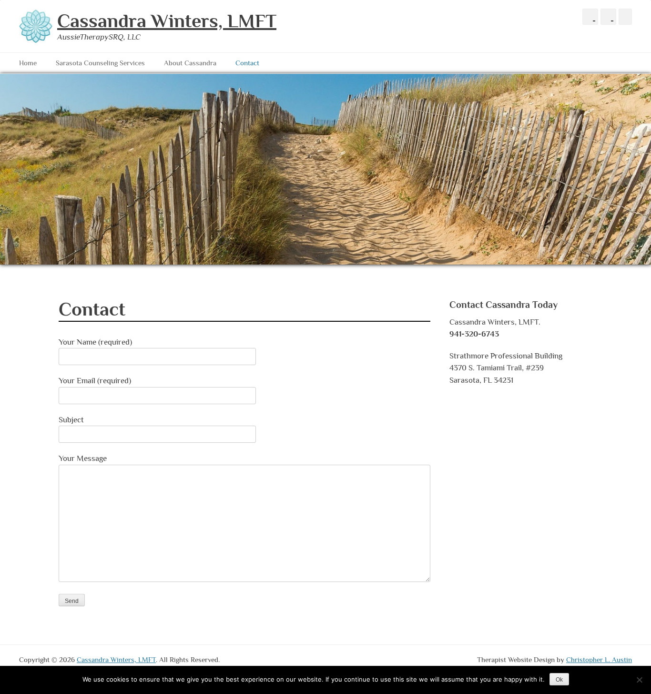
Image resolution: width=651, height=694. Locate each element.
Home (28, 63)
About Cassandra (190, 63)
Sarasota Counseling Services (100, 63)
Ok (559, 679)
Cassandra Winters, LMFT (166, 20)
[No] (639, 679)
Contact (247, 63)
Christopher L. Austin (599, 659)
